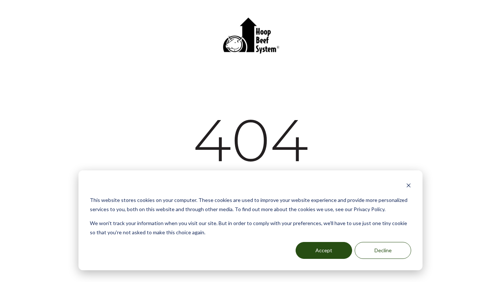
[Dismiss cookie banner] (408, 186)
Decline (383, 250)
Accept (323, 250)
